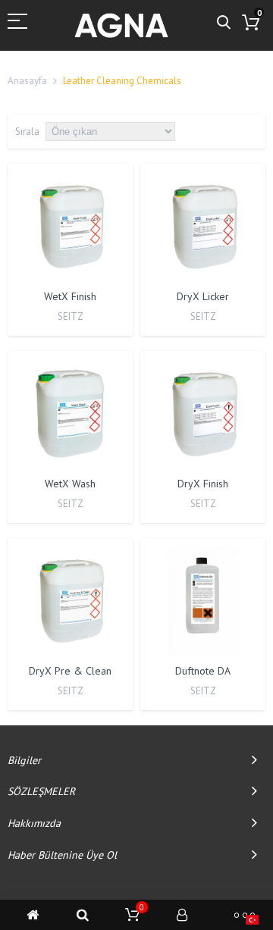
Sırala (27, 131)
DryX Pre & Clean (70, 671)
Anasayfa (27, 80)
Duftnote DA (203, 671)
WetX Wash (70, 483)
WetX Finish (70, 296)
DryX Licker (203, 296)
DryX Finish (202, 483)
